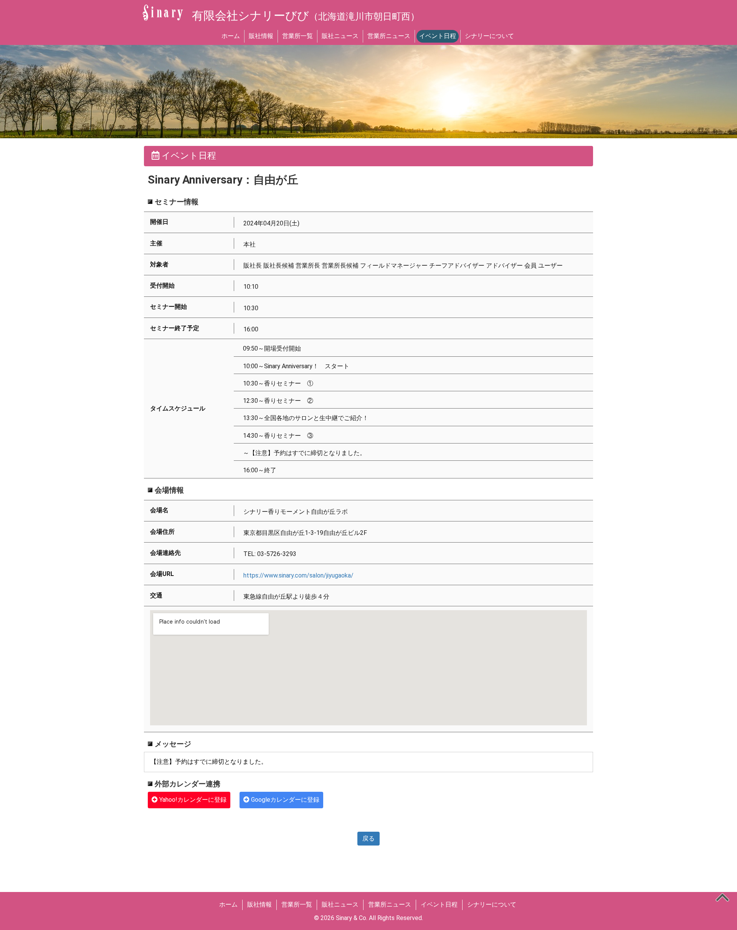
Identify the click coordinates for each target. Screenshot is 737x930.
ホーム (230, 36)
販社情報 (261, 36)
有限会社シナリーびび (306, 15)
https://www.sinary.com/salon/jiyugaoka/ (298, 575)
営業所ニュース (388, 36)
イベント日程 (437, 36)
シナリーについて (489, 36)
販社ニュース (340, 36)
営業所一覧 (297, 36)
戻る (368, 838)
